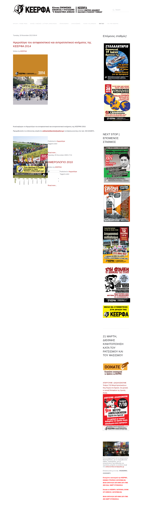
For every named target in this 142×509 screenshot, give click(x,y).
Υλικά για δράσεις (89, 23)
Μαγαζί (101, 23)
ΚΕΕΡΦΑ (23, 51)
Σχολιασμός (75, 23)
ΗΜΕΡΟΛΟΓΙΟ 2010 (60, 162)
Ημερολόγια (61, 141)
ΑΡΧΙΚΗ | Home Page (20, 23)
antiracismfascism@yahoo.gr (53, 131)
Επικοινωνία (64, 23)
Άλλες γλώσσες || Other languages (43, 23)
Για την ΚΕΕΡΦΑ (112, 23)
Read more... (52, 152)
